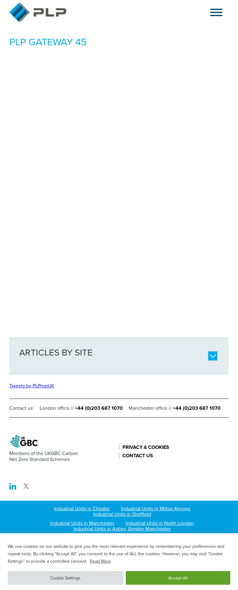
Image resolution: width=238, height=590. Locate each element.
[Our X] (26, 488)
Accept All (177, 578)
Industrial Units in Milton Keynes (155, 508)
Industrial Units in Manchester (82, 523)
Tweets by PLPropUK (31, 385)
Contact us (137, 455)
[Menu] (216, 13)
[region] (119, 561)
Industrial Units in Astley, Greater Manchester (122, 528)
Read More (100, 561)
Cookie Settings (66, 578)
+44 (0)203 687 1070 (99, 408)
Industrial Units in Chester (82, 508)
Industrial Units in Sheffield (122, 514)
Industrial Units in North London (160, 523)
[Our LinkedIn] (13, 488)
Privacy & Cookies (145, 447)
